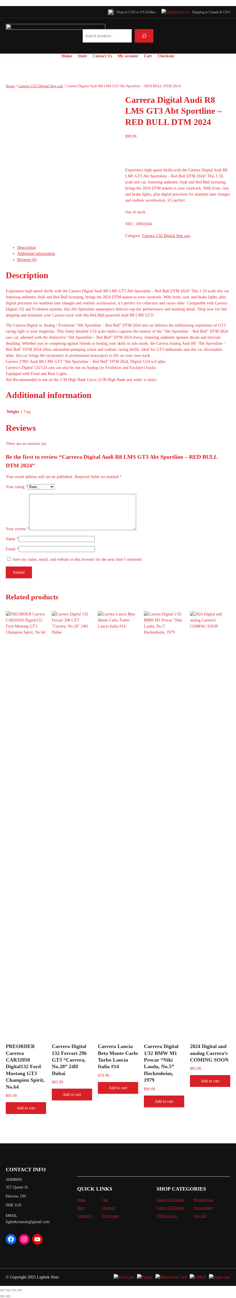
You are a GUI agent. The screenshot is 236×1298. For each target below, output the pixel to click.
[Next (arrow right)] (8, 1296)
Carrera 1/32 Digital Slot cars (40, 86)
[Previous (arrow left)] (2, 1296)
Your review (17, 529)
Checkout (108, 1208)
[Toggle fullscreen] (8, 1290)
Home (10, 86)
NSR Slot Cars (167, 1216)
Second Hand (203, 1208)
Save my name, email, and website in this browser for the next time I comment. (78, 559)
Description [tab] (26, 247)
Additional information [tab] (36, 253)
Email (12, 549)
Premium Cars (203, 1200)
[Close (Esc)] (19, 1290)
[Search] (144, 36)
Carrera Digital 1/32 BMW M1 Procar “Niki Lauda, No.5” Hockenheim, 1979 (161, 1063)
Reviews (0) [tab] (27, 259)
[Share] (14, 1290)
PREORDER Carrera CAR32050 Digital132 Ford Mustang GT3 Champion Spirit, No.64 (25, 1066)
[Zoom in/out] (2, 1290)
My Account (110, 1216)
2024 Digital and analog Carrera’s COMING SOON (209, 1053)
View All (200, 1216)
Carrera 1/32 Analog (170, 1200)
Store (80, 1208)
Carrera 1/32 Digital (170, 1208)
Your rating (17, 487)
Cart (105, 1200)
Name (12, 539)
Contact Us (84, 1216)
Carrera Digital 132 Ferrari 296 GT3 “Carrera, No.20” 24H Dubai (69, 1059)
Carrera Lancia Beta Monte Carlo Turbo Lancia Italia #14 (118, 1056)
